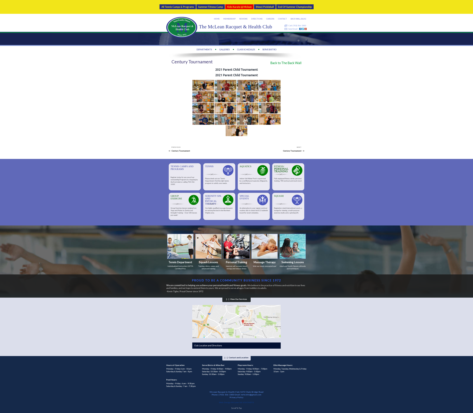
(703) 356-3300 (299, 25)
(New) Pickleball (265, 6)
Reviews (243, 19)
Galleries (224, 49)
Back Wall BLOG (298, 19)
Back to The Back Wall (286, 63)
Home (217, 19)
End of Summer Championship (295, 6)
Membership (229, 19)
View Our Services (236, 299)
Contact (282, 19)
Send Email (292, 29)
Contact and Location (236, 357)
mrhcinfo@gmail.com (251, 394)
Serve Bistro (269, 49)
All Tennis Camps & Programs (177, 6)
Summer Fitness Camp (210, 6)
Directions (256, 19)
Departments (204, 49)
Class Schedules (246, 49)
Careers (270, 19)
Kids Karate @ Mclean (239, 6)
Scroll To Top (236, 408)
